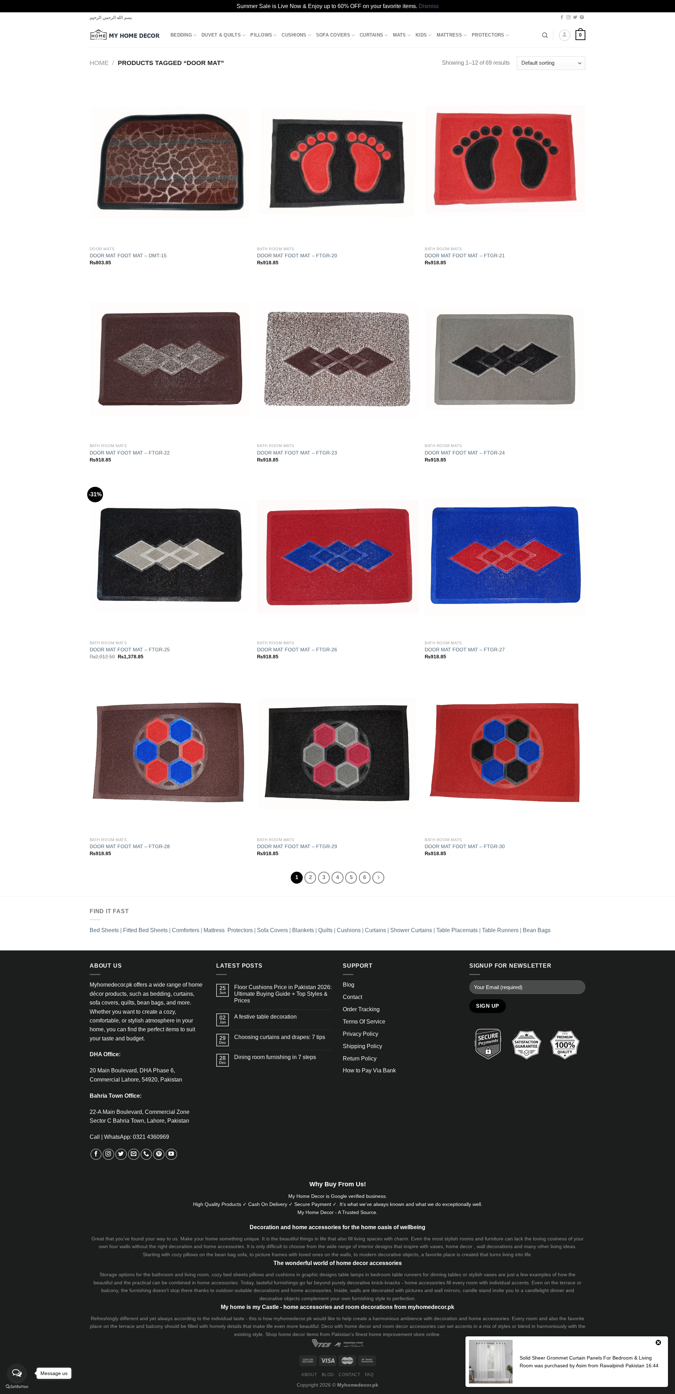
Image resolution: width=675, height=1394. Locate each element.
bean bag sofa (231, 1254)
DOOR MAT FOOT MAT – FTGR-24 (465, 453)
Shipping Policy (362, 1046)
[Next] (378, 877)
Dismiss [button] (429, 6)
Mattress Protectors (228, 930)
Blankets (303, 930)
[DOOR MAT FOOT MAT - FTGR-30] (505, 753)
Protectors (488, 35)
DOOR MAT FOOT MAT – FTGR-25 (130, 649)
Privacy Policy (360, 1034)
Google (339, 1196)
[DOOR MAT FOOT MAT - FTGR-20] (337, 162)
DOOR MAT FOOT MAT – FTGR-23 (297, 453)
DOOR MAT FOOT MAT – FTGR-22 (130, 453)
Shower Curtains (411, 930)
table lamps (351, 1274)
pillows (190, 1254)
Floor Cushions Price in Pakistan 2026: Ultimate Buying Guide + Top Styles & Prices (283, 993)
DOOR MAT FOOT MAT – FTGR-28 (130, 846)
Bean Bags (537, 930)
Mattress (449, 35)
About (309, 1374)
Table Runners (500, 930)
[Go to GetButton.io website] (17, 1387)
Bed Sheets (104, 930)
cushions (285, 1274)
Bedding (181, 35)
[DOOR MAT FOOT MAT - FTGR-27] (505, 556)
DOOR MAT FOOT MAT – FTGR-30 (465, 846)
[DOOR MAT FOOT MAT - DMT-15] (170, 162)
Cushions (294, 35)
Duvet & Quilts (221, 35)
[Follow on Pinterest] (582, 17)
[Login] (564, 35)
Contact (352, 997)
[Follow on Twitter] (575, 17)
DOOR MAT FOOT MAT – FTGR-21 (465, 255)
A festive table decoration (265, 1017)
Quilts (325, 930)
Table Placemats (457, 930)
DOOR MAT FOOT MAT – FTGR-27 (465, 649)
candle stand (477, 1290)
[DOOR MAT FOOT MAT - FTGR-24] (505, 359)
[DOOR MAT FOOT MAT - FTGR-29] (337, 753)
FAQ (369, 1374)
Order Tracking (361, 1009)
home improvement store (397, 1334)
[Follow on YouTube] (171, 1154)
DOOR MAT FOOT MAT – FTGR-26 (297, 649)
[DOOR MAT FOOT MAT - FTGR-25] (170, 556)
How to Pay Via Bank (369, 1070)
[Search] (545, 35)
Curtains (371, 35)
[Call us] (146, 1154)
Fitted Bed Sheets (145, 930)
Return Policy (360, 1058)
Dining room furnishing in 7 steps (275, 1057)
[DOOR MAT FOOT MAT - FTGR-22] (170, 359)
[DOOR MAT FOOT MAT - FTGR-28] (170, 753)
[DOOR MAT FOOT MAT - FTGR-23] (337, 359)
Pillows (261, 35)
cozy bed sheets (230, 1274)
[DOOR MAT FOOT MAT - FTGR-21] (505, 162)
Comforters (185, 930)
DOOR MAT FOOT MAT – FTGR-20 (297, 255)
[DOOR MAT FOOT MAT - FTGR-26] (337, 556)
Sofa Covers (333, 35)
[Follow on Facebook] (562, 17)
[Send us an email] (134, 1154)
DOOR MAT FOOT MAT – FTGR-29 (297, 846)
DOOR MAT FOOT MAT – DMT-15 (128, 255)
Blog (348, 985)
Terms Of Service (364, 1022)
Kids (421, 35)
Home (99, 62)
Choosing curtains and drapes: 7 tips (279, 1037)
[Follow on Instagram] (568, 17)
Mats (399, 35)
